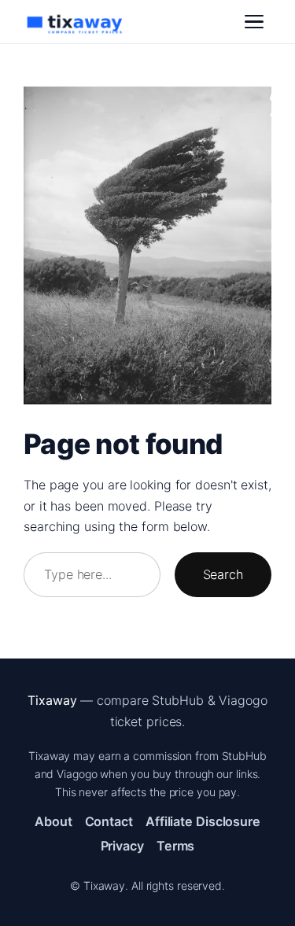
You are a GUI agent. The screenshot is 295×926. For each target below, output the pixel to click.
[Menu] (254, 22)
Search (223, 574)
